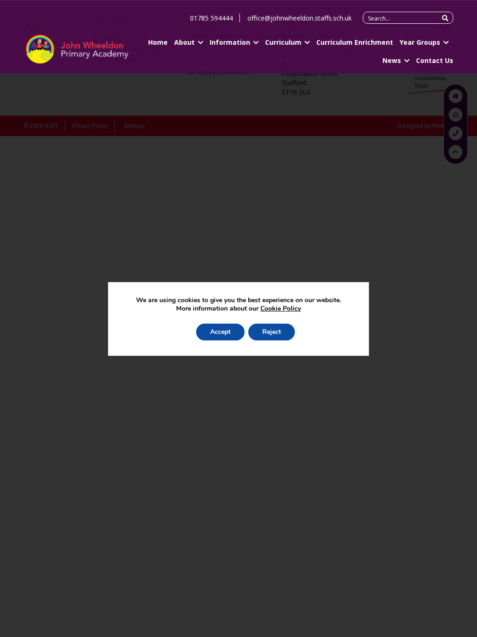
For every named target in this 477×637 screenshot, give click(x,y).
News (391, 60)
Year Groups (420, 42)
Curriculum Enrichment (354, 42)
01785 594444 (211, 18)
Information (230, 42)
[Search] (445, 18)
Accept (220, 331)
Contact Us (434, 60)
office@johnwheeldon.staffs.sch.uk (299, 18)
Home (158, 42)
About (184, 42)
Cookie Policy (280, 308)
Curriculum (283, 42)
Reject (271, 331)
